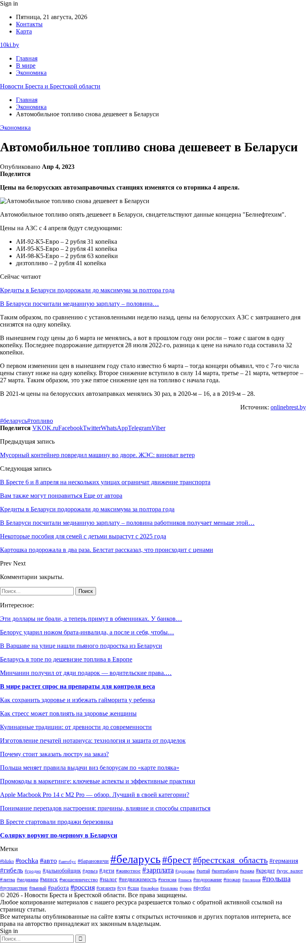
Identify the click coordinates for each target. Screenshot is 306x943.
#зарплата (158, 870)
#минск (49, 879)
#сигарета (106, 888)
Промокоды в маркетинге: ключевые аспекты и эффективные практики (97, 781)
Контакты (29, 24)
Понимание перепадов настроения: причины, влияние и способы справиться (105, 808)
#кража (247, 871)
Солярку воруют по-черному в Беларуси (58, 835)
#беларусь (13, 420)
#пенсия (167, 879)
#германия (283, 860)
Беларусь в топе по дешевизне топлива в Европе (66, 659)
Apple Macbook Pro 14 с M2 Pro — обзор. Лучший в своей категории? (94, 794)
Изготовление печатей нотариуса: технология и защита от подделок (93, 740)
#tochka (27, 861)
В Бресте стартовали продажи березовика (56, 821)
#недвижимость (138, 879)
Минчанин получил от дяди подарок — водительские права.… (86, 672)
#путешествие (13, 888)
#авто (48, 861)
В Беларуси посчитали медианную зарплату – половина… (79, 303)
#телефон (150, 888)
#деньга (90, 871)
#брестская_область (230, 860)
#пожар (232, 879)
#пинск (185, 879)
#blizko (7, 861)
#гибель (11, 870)
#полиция (251, 880)
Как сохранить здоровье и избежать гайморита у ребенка (77, 699)
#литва (7, 879)
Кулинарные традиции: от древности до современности (76, 727)
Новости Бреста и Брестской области (50, 86)
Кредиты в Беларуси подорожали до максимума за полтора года (87, 290)
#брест (176, 859)
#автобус (67, 861)
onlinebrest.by (288, 407)
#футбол (201, 888)
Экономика (31, 72)
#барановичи (93, 861)
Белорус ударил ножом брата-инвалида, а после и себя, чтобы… (87, 632)
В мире (25, 65)
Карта (24, 31)
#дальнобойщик (62, 870)
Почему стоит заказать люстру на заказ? (54, 754)
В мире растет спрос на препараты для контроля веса (77, 686)
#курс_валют (290, 871)
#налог (108, 879)
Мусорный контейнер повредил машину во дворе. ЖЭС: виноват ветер (97, 455)
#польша (276, 879)
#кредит (265, 871)
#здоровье (185, 871)
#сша (133, 888)
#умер (186, 888)
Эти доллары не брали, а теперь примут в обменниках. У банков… (91, 618)
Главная (26, 58)
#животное (128, 871)
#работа (58, 887)
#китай (203, 871)
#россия (83, 887)
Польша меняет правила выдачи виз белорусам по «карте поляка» (89, 767)
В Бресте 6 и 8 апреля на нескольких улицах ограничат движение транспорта (105, 482)
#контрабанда (225, 871)
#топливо (40, 420)
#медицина (27, 879)
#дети (106, 870)
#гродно (33, 871)
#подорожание (207, 879)
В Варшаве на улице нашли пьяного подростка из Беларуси (81, 645)
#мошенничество (78, 879)
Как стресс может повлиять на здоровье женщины (68, 713)
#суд (121, 888)
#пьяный (37, 888)
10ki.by (9, 44)
